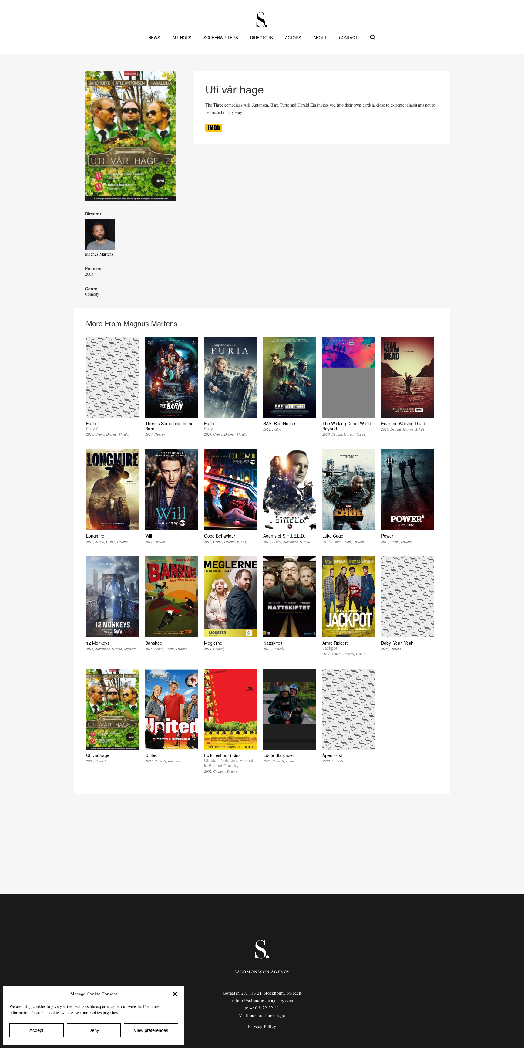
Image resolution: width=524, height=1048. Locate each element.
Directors (261, 37)
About (320, 37)
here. (116, 1013)
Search (373, 36)
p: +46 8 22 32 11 (262, 1008)
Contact (348, 37)
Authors (181, 37)
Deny (94, 1030)
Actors (293, 37)
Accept (36, 1030)
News (154, 37)
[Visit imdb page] (213, 130)
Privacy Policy (262, 1026)
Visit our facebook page (262, 1015)
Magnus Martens (99, 254)
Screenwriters (220, 37)
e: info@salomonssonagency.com (262, 1000)
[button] (175, 994)
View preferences (151, 1030)
